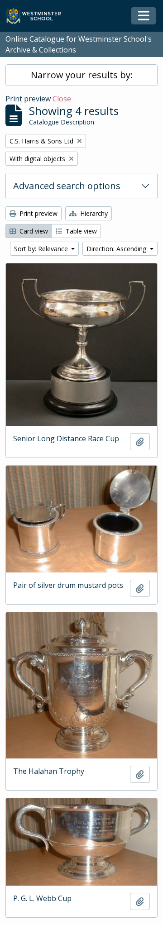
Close (62, 99)
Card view (33, 231)
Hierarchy (93, 213)
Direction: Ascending (117, 248)
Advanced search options (66, 186)
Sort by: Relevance (42, 248)
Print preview (38, 213)
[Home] (37, 16)
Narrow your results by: (82, 75)
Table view (80, 231)
